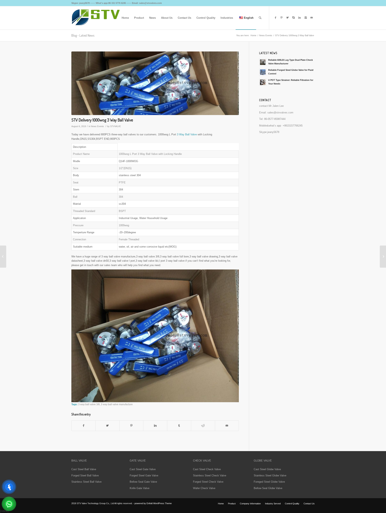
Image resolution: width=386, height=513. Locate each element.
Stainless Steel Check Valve (209, 475)
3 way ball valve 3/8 (89, 404)
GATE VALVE (138, 460)
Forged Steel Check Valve (208, 481)
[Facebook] (275, 18)
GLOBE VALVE (263, 460)
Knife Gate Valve (139, 488)
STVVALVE (115, 126)
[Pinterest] (281, 18)
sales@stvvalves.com (280, 112)
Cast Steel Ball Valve (83, 469)
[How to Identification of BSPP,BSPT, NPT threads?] (383, 257)
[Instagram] (306, 18)
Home (253, 35)
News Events (265, 35)
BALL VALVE (79, 460)
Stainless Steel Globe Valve (270, 475)
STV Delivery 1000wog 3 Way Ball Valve (102, 119)
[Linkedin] (300, 18)
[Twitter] (287, 18)
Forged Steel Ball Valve (85, 475)
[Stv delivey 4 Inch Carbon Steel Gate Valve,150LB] (3, 257)
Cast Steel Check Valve (207, 469)
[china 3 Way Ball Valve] (155, 83)
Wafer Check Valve (204, 488)
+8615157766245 (293, 125)
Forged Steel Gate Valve (144, 475)
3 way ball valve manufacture (117, 404)
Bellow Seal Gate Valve (143, 481)
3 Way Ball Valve (187, 134)
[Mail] (312, 18)
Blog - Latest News (82, 35)
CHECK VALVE (202, 460)
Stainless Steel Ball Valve (86, 481)
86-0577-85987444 (274, 118)
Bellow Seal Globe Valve (268, 488)
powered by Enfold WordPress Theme (153, 503)
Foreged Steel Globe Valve (269, 481)
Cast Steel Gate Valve (143, 469)
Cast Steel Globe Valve (267, 469)
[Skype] (294, 18)
